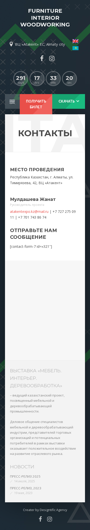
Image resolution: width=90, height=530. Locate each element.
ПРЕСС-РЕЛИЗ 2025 (25, 476)
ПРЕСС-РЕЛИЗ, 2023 (25, 488)
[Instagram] (52, 58)
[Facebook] (42, 58)
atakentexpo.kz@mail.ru (29, 211)
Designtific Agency (53, 510)
